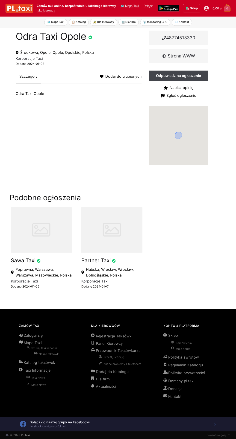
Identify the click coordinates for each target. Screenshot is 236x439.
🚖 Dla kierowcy (103, 22)
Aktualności (106, 386)
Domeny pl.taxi (181, 381)
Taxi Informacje (37, 370)
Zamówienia (184, 343)
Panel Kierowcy (109, 343)
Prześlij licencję (113, 357)
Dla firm (103, 379)
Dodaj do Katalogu (112, 371)
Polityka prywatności (186, 373)
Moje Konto (183, 349)
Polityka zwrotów (183, 357)
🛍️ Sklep (192, 8)
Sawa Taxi (23, 260)
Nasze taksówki (49, 354)
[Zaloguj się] (206, 8)
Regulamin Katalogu (185, 365)
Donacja (175, 388)
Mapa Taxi (33, 342)
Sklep (173, 335)
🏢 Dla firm (128, 22)
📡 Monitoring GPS (155, 22)
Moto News (38, 385)
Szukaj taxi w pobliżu (45, 348)
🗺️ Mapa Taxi (130, 6)
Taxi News (38, 378)
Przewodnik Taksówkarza (118, 350)
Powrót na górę (217, 435)
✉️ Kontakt (182, 22)
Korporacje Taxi (29, 58)
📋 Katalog (79, 22)
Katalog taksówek (39, 362)
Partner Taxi (96, 260)
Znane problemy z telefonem (122, 364)
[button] (178, 135)
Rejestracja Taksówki (114, 336)
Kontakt (175, 396)
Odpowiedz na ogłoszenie (178, 76)
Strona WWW (181, 56)
